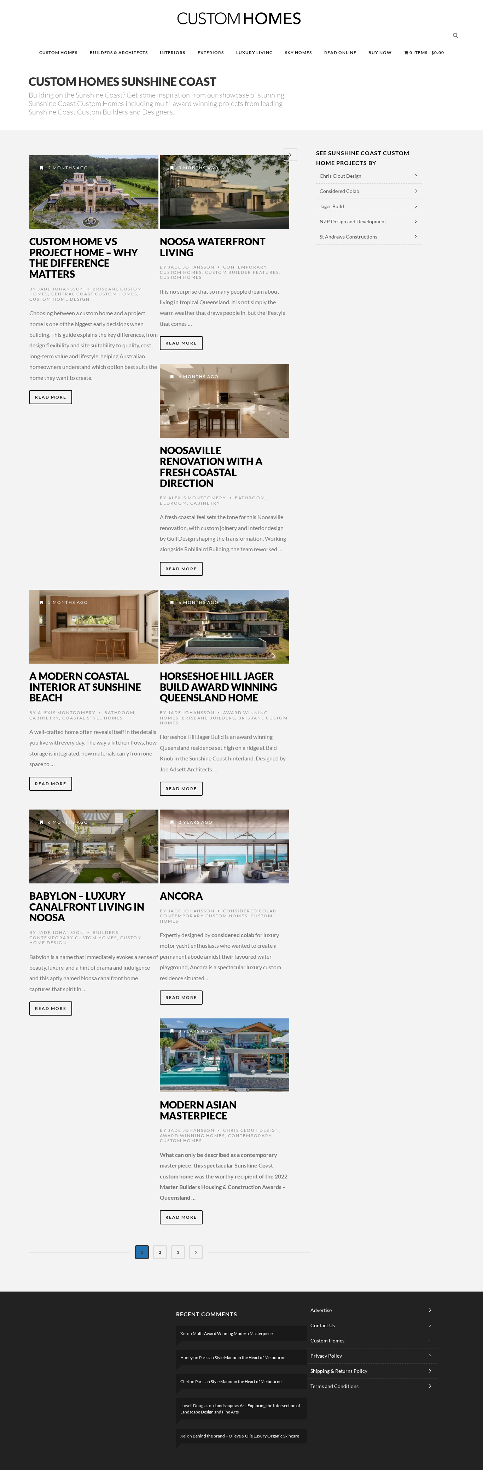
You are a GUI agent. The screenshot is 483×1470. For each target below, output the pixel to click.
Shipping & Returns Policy (338, 1371)
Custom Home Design (59, 299)
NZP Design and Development (353, 221)
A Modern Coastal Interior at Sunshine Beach (85, 687)
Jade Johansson (61, 289)
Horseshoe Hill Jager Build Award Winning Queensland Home (218, 687)
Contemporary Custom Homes (73, 937)
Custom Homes (181, 277)
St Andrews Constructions (348, 237)
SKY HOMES (298, 52)
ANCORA (181, 896)
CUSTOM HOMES (58, 52)
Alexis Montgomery (197, 497)
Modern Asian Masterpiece (198, 1110)
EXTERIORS (211, 52)
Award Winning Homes (192, 1135)
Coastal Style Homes (92, 718)
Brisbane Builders (208, 718)
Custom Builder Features (242, 272)
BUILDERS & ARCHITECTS (119, 52)
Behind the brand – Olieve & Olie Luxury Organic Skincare (246, 1436)
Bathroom (250, 497)
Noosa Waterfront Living (213, 246)
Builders (105, 932)
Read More (50, 397)
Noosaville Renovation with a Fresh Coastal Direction (211, 466)
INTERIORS (172, 52)
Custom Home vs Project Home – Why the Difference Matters (83, 257)
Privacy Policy (326, 1356)
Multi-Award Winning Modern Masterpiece (233, 1333)
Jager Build (332, 206)
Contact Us (322, 1325)
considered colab (250, 910)
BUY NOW (380, 52)
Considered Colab (339, 191)
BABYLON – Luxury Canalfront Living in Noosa (86, 907)
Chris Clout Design (251, 1130)
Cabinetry (205, 503)
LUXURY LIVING (254, 52)
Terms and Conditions (334, 1386)
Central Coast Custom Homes (94, 293)
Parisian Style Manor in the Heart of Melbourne (242, 1357)
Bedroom (173, 503)
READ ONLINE (340, 52)
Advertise (321, 1310)
